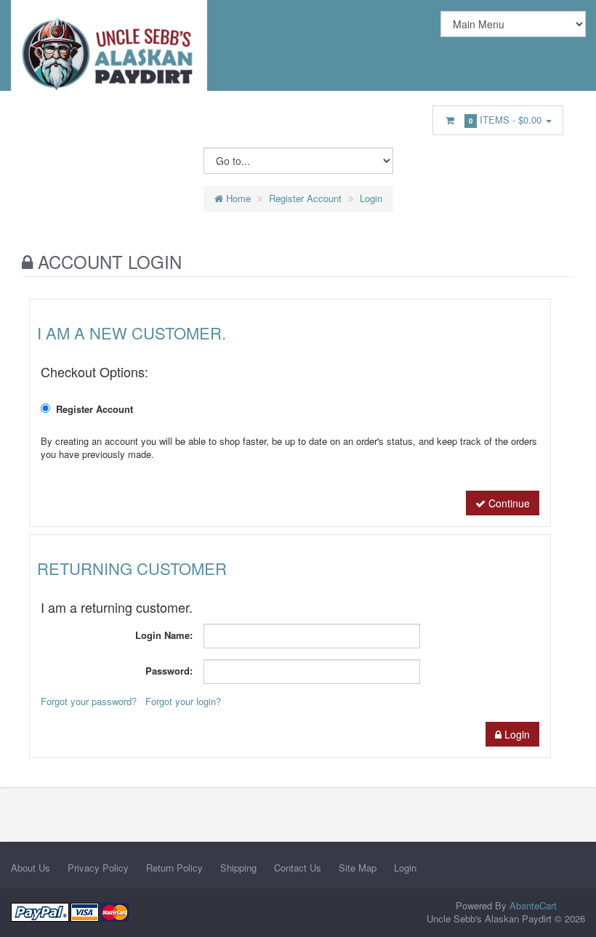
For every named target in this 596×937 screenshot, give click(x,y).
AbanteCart (533, 905)
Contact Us (297, 867)
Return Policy (174, 867)
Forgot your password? (89, 701)
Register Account (305, 198)
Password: (169, 670)
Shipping (238, 867)
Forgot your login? (183, 701)
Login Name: (164, 635)
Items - (505, 119)
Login (371, 198)
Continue (508, 503)
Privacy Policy (98, 867)
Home (237, 198)
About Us (30, 867)
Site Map (357, 867)
